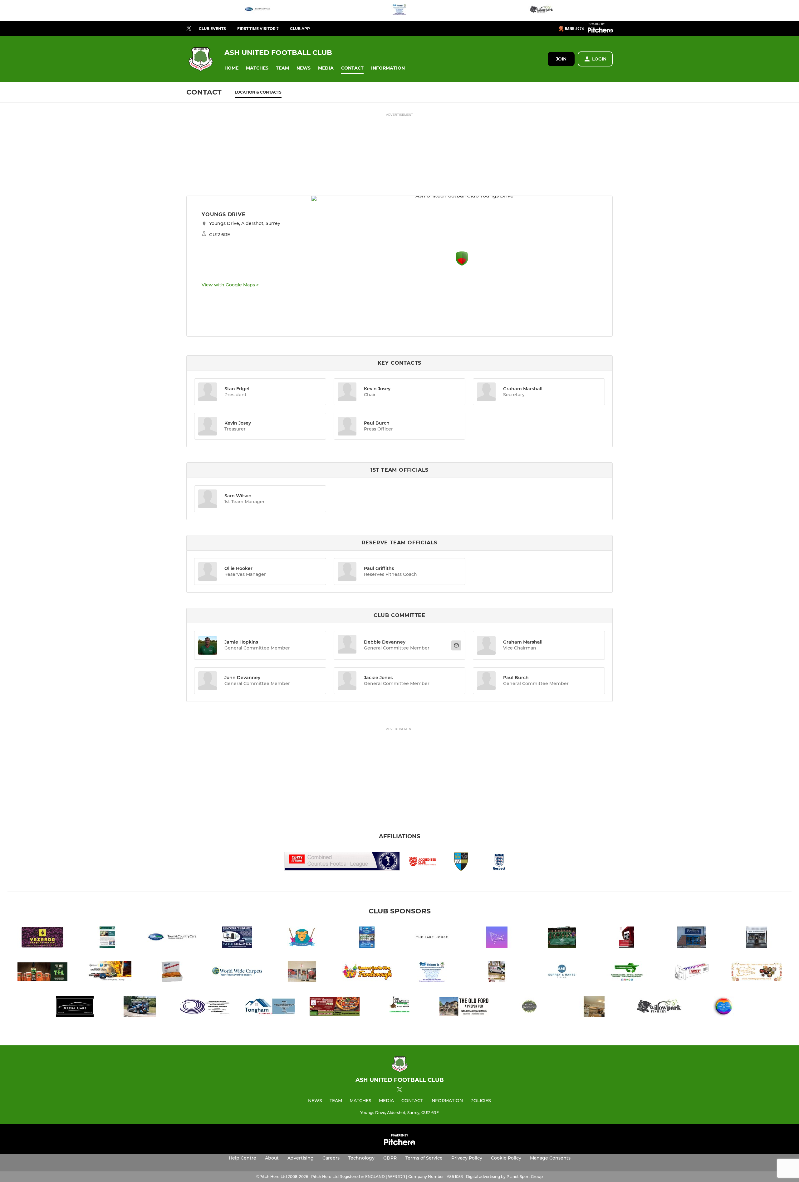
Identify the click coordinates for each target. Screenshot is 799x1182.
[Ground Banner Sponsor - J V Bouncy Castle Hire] (367, 973)
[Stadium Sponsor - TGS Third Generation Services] (399, 10)
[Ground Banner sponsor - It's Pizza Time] (335, 1007)
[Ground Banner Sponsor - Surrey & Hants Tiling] (562, 973)
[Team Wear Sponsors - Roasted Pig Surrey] (757, 973)
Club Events (212, 28)
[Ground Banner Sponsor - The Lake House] (432, 938)
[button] (231, 68)
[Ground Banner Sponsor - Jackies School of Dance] (497, 938)
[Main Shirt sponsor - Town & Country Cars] (257, 10)
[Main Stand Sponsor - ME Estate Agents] (627, 938)
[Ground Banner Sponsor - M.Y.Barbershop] (757, 938)
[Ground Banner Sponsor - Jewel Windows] (367, 938)
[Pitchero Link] (600, 31)
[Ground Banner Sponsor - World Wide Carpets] (237, 973)
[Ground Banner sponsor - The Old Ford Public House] (464, 1007)
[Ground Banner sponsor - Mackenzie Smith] (107, 938)
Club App (300, 28)
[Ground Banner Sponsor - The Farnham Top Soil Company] (399, 1007)
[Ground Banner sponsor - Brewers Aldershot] (692, 938)
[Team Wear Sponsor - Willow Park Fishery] (541, 10)
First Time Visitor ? (258, 28)
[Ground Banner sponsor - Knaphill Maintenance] (529, 1007)
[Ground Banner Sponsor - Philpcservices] (237, 938)
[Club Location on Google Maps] (462, 264)
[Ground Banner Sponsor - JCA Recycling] (627, 973)
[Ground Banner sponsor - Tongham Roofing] (270, 1007)
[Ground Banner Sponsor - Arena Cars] (75, 1007)
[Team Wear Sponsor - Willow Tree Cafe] (594, 1007)
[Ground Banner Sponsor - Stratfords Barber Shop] (302, 973)
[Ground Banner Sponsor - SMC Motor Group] (107, 973)
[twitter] (188, 28)
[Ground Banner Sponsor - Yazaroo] (42, 938)
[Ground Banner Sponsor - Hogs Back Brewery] (42, 973)
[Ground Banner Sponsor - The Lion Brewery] (302, 938)
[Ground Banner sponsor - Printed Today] (692, 973)
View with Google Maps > (230, 285)
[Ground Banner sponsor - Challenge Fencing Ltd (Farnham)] (562, 938)
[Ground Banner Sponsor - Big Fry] (172, 973)
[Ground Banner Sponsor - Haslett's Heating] (497, 973)
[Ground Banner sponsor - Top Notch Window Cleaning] (140, 1007)
